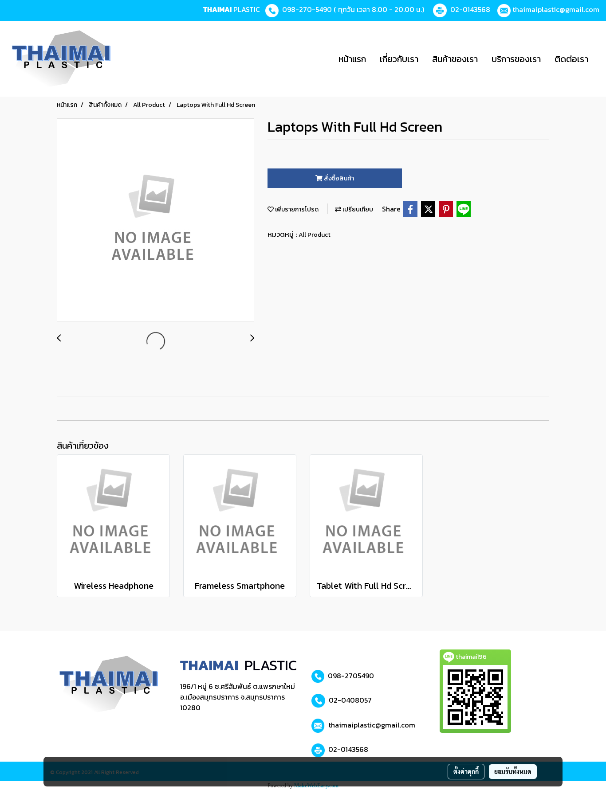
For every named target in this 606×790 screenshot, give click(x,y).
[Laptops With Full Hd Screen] (155, 220)
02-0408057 (350, 700)
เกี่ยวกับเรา (399, 59)
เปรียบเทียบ (357, 209)
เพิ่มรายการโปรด (296, 209)
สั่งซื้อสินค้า (338, 178)
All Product (315, 234)
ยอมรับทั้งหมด (512, 771)
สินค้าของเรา (455, 59)
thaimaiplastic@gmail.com (555, 9)
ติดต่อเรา (571, 59)
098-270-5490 (307, 9)
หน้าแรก (352, 59)
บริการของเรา (516, 59)
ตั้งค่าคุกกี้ (466, 771)
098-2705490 (351, 675)
